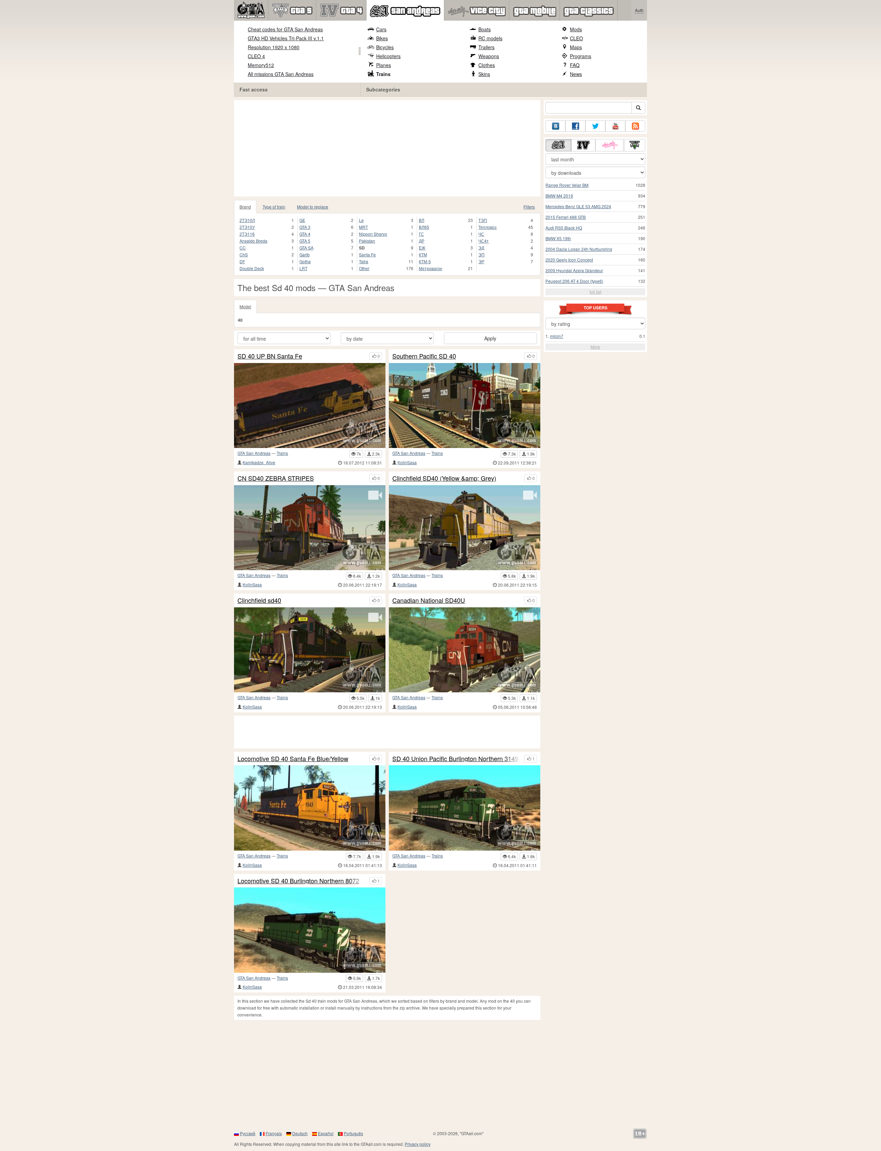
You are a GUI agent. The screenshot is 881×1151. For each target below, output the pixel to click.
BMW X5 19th (558, 238)
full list (595, 292)
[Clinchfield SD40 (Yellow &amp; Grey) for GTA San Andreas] (464, 527)
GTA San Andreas (253, 453)
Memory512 (261, 65)
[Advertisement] (389, 148)
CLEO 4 (256, 56)
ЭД (481, 248)
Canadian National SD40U (428, 600)
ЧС (481, 234)
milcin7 (556, 336)
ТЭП (482, 220)
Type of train (274, 207)
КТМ (423, 254)
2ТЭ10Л (247, 220)
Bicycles (385, 47)
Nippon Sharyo (373, 234)
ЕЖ (422, 248)
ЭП (481, 254)
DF (242, 261)
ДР (421, 241)
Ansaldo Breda (253, 241)
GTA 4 (304, 234)
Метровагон (430, 268)
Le (361, 220)
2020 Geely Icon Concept (569, 260)
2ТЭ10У (247, 227)
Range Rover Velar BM (566, 185)
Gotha (305, 261)
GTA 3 (304, 227)
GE (302, 220)
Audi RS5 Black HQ (563, 228)
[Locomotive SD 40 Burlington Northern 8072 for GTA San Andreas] (309, 929)
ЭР (481, 261)
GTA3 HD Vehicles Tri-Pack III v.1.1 (286, 38)
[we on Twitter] (595, 126)
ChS (244, 254)
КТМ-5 (425, 261)
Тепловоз (487, 227)
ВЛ (421, 220)
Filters (529, 207)
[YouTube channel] (615, 126)
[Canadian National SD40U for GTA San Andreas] (464, 649)
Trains (383, 74)
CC (243, 248)
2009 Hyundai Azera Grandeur (574, 270)
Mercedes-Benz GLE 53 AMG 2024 (578, 206)
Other (364, 268)
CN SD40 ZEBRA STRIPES (275, 478)
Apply (490, 338)
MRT (363, 227)
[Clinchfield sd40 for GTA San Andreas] (309, 649)
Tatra (363, 261)
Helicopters (388, 56)
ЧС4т (483, 241)
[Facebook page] (575, 126)
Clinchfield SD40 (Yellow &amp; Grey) (444, 478)
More (595, 347)
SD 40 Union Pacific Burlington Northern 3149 (455, 758)
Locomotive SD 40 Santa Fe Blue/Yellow (292, 758)
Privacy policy (418, 1144)
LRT (303, 268)
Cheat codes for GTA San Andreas (285, 29)
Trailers (486, 47)
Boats (484, 29)
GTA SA (306, 248)
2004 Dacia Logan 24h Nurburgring (578, 249)
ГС (421, 234)
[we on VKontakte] (555, 126)
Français (274, 1133)
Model (245, 306)
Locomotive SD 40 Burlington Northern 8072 (298, 880)
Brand (245, 207)
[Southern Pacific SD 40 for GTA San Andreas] (464, 405)
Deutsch (300, 1133)
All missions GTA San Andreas (281, 74)
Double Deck (252, 268)
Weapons (488, 56)
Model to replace (312, 207)
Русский (247, 1133)
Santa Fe (367, 254)
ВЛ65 (424, 227)
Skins (484, 74)
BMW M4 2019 (559, 196)
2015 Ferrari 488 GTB (565, 217)
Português (353, 1133)
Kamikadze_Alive (259, 462)
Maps (576, 47)
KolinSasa (407, 462)
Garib (304, 254)
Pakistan (367, 241)
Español (325, 1133)
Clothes (486, 65)
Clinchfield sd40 (259, 600)
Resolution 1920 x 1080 (273, 47)
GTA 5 (304, 241)
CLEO (576, 38)
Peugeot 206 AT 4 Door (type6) (574, 281)
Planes (383, 65)
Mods (576, 29)
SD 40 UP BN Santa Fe (269, 356)
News (576, 74)
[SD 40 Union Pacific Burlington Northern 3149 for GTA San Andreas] (464, 807)
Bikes (382, 38)
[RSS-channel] (635, 126)
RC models (490, 38)
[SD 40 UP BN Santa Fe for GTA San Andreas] (309, 405)
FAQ (575, 65)
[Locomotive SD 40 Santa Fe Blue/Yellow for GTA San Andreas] (309, 807)
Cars (381, 29)
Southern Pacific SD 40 (424, 356)
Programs (580, 56)
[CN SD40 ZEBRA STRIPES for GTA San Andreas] (309, 527)
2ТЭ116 (247, 234)
